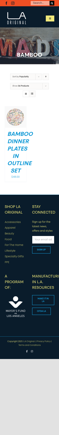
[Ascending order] (46, 77)
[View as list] (32, 94)
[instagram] (12, 3)
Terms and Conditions (29, 345)
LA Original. (29, 342)
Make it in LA (43, 300)
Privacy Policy (44, 342)
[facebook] (6, 3)
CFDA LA (41, 311)
